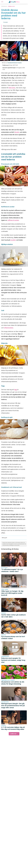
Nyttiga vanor (11, 6)
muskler (13, 240)
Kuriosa (3, 613)
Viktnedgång (5, 701)
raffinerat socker (13, 220)
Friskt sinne (4, 589)
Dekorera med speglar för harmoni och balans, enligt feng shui (13, 660)
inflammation (8, 328)
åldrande (12, 88)
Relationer (4, 567)
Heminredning (5, 656)
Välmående (4, 6)
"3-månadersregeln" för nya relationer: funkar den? (12, 570)
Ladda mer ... (14, 734)
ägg (15, 389)
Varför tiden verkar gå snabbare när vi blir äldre (13, 616)
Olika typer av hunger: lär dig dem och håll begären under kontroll (12, 593)
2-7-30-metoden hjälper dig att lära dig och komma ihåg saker (13, 728)
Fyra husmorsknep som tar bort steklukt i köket (13, 637)
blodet (17, 132)
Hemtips (3, 634)
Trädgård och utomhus (8, 680)
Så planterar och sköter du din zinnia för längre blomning (12, 683)
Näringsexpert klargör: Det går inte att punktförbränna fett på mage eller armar (13, 705)
